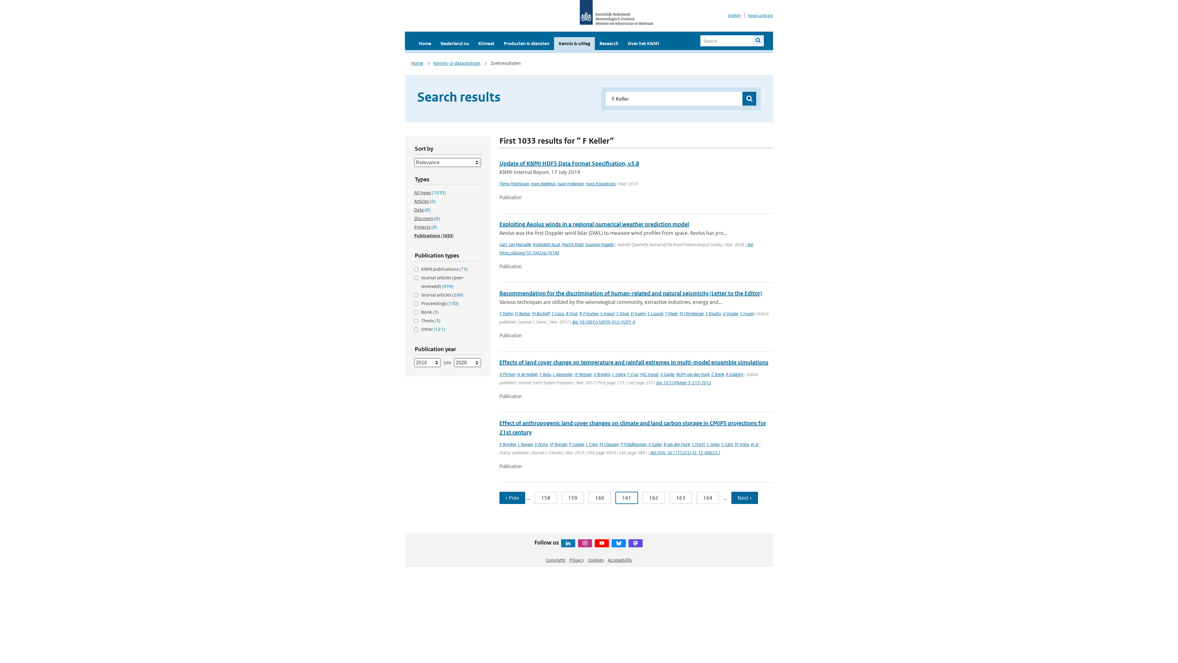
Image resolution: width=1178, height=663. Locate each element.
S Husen (747, 313)
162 (653, 497)
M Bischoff (541, 313)
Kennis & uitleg (574, 43)
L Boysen (525, 444)
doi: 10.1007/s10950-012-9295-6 (603, 322)
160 (599, 497)
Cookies (596, 560)
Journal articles (442, 295)
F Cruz (632, 374)
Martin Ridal (572, 244)
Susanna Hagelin (599, 244)
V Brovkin (602, 374)
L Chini (592, 444)
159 (572, 497)
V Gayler (667, 374)
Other (433, 329)
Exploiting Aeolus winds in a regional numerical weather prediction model (594, 224)
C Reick (717, 374)
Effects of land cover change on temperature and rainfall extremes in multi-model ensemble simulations (633, 362)
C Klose (622, 313)
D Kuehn (638, 313)
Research (608, 43)
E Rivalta (713, 313)
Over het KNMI (643, 43)
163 (680, 497)
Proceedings (440, 303)
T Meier (671, 313)
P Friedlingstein (634, 444)
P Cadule (576, 444)
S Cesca (558, 313)
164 (707, 497)
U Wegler (730, 313)
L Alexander (562, 374)
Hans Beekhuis (543, 184)
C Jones (713, 444)
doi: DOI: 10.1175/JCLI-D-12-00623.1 (685, 453)
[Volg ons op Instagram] (585, 543)
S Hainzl (607, 313)
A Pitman (507, 374)
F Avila (545, 374)
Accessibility (620, 560)
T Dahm (506, 313)
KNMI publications (444, 269)
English (734, 15)
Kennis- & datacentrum (456, 63)
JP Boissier (583, 374)
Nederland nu (455, 43)
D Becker (522, 313)
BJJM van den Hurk (693, 374)
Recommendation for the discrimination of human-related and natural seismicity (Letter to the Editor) (630, 293)
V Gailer (655, 444)
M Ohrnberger (691, 313)
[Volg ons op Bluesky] (618, 543)
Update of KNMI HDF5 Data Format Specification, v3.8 (569, 163)
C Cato (727, 444)
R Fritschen (589, 313)
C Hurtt (698, 444)
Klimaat (486, 43)
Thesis (431, 321)
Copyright (555, 560)
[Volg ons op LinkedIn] (568, 543)
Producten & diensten (526, 43)
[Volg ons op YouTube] (602, 543)
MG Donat (649, 374)
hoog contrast (760, 15)
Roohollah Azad (546, 244)
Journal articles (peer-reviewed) (442, 282)
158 (545, 497)
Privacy (576, 560)
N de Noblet (527, 374)
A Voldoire (734, 374)
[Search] (758, 40)
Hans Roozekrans (601, 184)
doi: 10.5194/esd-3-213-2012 (683, 383)
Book (430, 312)
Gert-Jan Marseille (515, 244)
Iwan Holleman (571, 184)
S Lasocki (655, 313)
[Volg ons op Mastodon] (635, 543)
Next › (744, 497)
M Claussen (609, 444)
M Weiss (742, 444)
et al (754, 444)
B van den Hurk (677, 444)
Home (425, 43)
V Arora (541, 444)
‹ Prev (512, 497)
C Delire (619, 374)
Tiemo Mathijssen (514, 184)
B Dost (572, 313)
